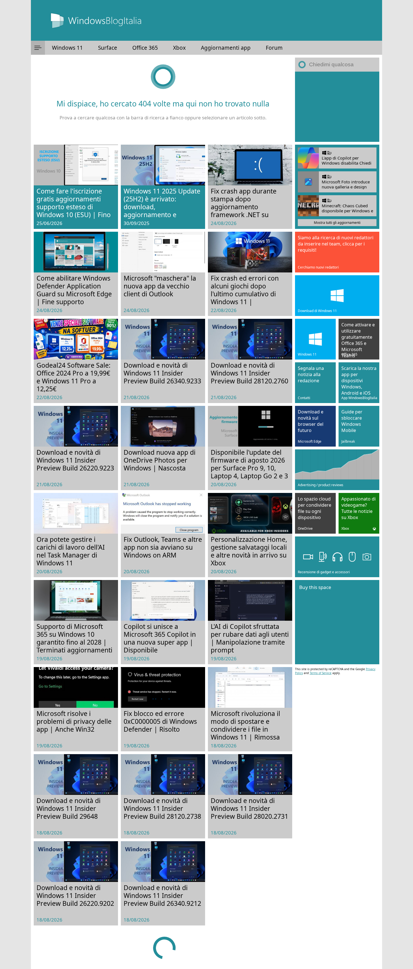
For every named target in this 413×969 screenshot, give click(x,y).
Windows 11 (67, 47)
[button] (38, 48)
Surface (107, 47)
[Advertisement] (337, 107)
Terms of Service (321, 673)
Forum (274, 47)
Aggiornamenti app (226, 47)
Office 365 (145, 47)
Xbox (179, 47)
